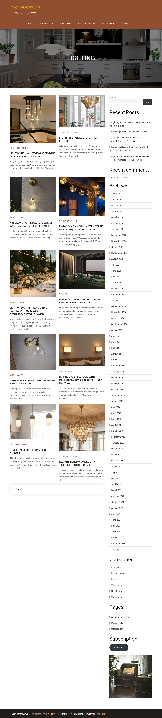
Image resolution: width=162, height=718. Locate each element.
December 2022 (118, 448)
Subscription (117, 629)
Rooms (124, 23)
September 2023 (119, 395)
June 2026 (116, 199)
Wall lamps (65, 23)
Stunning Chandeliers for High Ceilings (129, 131)
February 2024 (118, 365)
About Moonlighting (120, 617)
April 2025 (116, 282)
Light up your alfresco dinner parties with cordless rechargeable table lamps (29, 311)
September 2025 (119, 253)
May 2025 (116, 276)
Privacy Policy (117, 623)
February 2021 (118, 543)
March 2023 (117, 431)
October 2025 (117, 247)
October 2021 (117, 502)
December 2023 (118, 377)
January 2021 (117, 549)
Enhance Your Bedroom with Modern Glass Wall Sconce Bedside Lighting (81, 380)
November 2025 (119, 241)
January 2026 (117, 229)
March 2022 (117, 490)
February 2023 (118, 437)
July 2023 (115, 407)
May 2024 (116, 348)
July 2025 (115, 265)
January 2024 (117, 371)
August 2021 (117, 508)
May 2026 (116, 205)
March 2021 (117, 537)
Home (30, 23)
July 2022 (115, 472)
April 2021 (116, 531)
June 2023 (116, 413)
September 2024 (119, 324)
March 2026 (117, 217)
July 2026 (115, 193)
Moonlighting (34, 713)
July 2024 (115, 336)
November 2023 (119, 383)
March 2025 (117, 288)
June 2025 (116, 271)
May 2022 (116, 478)
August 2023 (117, 401)
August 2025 (117, 259)
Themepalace (99, 713)
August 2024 (117, 330)
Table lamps (107, 23)
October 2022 (117, 460)
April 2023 (116, 425)
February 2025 (118, 294)
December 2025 (118, 235)
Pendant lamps (86, 23)
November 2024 (119, 312)
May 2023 (116, 419)
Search (112, 97)
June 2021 (116, 520)
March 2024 (117, 359)
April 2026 (116, 211)
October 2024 (117, 318)
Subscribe (119, 647)
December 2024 (118, 306)
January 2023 (117, 442)
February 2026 (118, 223)
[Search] (134, 23)
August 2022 (117, 466)
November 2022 (119, 454)
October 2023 (117, 389)
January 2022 (117, 496)
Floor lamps (46, 23)
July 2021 (115, 514)
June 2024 (116, 342)
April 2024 (116, 354)
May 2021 (116, 526)
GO (147, 102)
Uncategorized (118, 591)
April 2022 (116, 484)
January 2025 (117, 300)
